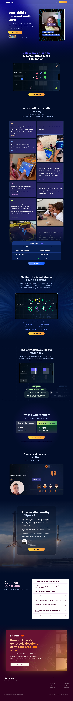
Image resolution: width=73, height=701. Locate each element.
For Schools (53, 689)
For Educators (45, 2)
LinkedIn (67, 683)
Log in (56, 2)
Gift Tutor (51, 2)
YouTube (67, 689)
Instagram (66, 687)
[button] (51, 392)
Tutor (18, 2)
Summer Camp (25, 2)
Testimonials (52, 687)
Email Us (67, 681)
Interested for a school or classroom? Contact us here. (36, 441)
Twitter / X (66, 685)
